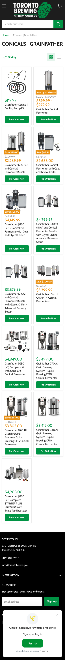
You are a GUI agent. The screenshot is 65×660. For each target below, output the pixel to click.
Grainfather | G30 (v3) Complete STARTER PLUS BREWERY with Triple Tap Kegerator (16, 503)
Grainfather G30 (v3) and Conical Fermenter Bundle (16, 168)
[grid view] (51, 57)
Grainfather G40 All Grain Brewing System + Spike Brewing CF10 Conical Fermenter (47, 437)
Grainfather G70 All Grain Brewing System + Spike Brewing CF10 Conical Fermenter (47, 371)
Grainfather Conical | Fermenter (47, 111)
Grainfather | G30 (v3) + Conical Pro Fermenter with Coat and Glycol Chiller (16, 230)
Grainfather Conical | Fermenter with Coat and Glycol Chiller (48, 168)
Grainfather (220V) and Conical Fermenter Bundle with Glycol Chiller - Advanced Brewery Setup (16, 302)
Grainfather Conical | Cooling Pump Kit (16, 106)
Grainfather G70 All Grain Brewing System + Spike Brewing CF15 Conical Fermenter (17, 437)
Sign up (52, 601)
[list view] (59, 57)
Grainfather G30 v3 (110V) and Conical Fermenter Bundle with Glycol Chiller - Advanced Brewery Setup (47, 232)
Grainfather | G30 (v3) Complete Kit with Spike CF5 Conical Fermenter (15, 369)
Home (5, 35)
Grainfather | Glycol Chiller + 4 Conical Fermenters (47, 298)
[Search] (58, 24)
